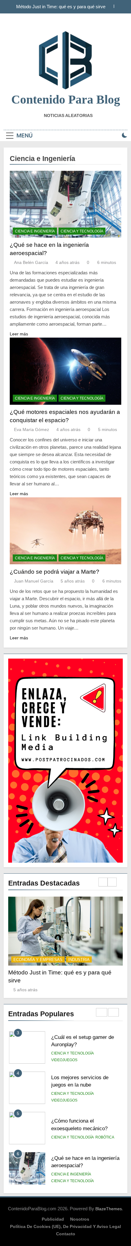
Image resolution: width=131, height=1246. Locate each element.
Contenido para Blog (65, 99)
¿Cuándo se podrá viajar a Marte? (54, 571)
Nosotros (79, 1219)
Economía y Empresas (37, 959)
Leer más (19, 333)
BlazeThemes (108, 1208)
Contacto (65, 1233)
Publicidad (53, 1219)
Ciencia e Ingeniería (35, 231)
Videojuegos (64, 1060)
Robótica (104, 1097)
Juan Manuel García (33, 581)
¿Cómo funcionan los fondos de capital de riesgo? (63, 6)
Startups (78, 959)
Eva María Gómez (31, 429)
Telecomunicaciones (72, 1181)
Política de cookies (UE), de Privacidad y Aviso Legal (65, 1226)
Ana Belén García (31, 262)
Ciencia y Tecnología (82, 231)
